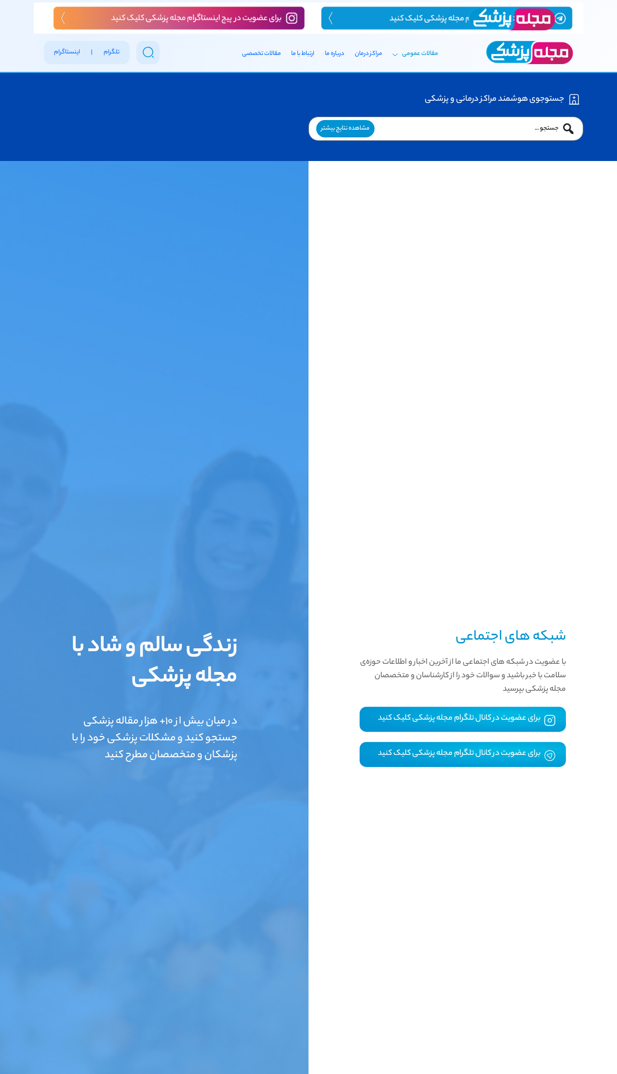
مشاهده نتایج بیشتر (345, 128)
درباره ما (334, 54)
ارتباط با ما (302, 54)
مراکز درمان (368, 54)
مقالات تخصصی (261, 54)
